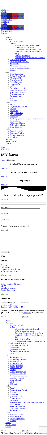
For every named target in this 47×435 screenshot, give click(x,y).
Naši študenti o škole (17, 125)
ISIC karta (13, 100)
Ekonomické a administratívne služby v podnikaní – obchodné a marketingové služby (29, 52)
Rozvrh (12, 105)
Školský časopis (16, 127)
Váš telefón (5, 220)
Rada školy (14, 117)
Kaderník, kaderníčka (22, 56)
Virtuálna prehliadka (17, 123)
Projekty (13, 109)
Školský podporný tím (18, 88)
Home (3, 160)
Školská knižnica (16, 96)
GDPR (3, 286)
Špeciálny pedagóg (17, 94)
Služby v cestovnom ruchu (24, 47)
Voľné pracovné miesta (9, 271)
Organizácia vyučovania (18, 107)
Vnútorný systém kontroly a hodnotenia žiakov (27, 119)
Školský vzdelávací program (20, 68)
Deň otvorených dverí (18, 60)
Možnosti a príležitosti (18, 66)
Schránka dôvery (16, 84)
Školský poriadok (16, 74)
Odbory (13, 43)
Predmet (4, 226)
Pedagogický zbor (16, 113)
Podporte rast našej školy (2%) (12, 269)
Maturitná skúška (16, 78)
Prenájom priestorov (17, 135)
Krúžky (13, 86)
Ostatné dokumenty (8, 290)
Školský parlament (16, 82)
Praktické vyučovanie (18, 76)
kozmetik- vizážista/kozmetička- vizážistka (30, 58)
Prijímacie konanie (16, 41)
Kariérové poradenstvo (18, 90)
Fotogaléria (14, 111)
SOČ (12, 98)
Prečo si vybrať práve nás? (19, 62)
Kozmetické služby (17, 133)
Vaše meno (5, 207)
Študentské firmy (16, 115)
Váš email (4, 214)
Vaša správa (5, 230)
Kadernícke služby (17, 131)
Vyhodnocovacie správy (9, 288)
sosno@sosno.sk (12, 305)
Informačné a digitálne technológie (27, 45)
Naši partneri (5, 267)
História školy (15, 121)
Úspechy (13, 70)
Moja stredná (14, 64)
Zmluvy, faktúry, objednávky (11, 284)
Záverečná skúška (16, 80)
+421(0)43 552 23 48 (15, 307)
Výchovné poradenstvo (18, 92)
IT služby (13, 137)
